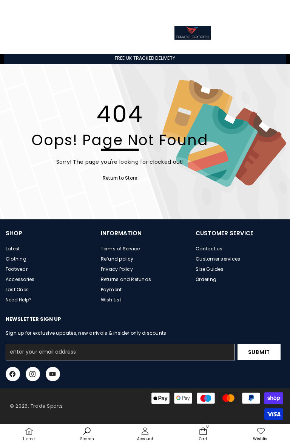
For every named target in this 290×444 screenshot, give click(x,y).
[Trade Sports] (192, 33)
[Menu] (23, 32)
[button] (270, 8)
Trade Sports (47, 406)
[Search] (101, 32)
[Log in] (253, 9)
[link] (120, 178)
